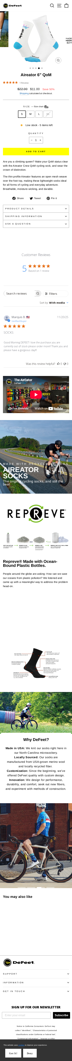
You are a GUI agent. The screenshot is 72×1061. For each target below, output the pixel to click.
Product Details (19, 208)
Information (13, 982)
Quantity (36, 133)
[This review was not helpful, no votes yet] (64, 364)
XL (48, 114)
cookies (21, 1045)
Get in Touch (14, 991)
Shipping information (23, 216)
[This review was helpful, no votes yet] (58, 364)
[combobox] (54, 302)
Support (10, 974)
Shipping (24, 93)
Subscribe (61, 1015)
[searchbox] (19, 293)
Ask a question (18, 224)
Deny (30, 1053)
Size (33, 106)
